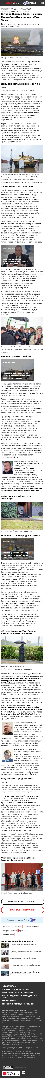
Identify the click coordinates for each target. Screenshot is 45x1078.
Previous (3, 514)
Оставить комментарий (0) (22, 910)
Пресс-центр (7, 993)
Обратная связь (9, 1001)
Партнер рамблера (20, 1067)
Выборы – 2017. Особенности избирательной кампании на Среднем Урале (25, 966)
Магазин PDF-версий (24, 993)
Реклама (6, 990)
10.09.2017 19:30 (7, 9)
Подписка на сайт (20, 990)
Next (40, 514)
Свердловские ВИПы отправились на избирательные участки (23, 945)
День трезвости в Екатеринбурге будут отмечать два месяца (23, 959)
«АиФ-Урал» (24, 58)
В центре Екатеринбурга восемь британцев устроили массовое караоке (25, 973)
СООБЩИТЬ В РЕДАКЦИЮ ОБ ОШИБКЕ (18, 1004)
